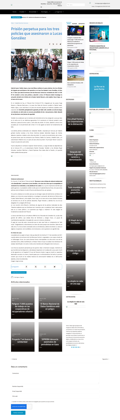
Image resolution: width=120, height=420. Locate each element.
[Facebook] (50, 45)
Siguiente (105, 359)
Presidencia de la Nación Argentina (97, 187)
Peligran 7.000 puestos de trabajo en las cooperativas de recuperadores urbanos (75, 64)
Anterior (14, 359)
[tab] (68, 23)
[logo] (16, 4)
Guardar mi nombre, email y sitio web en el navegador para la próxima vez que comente (33, 401)
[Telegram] (60, 45)
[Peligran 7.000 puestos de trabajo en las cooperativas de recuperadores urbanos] (75, 54)
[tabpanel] (76, 59)
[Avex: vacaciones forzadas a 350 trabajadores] (75, 75)
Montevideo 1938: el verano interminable (78, 302)
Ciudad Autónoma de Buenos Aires (97, 184)
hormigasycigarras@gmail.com (102, 3)
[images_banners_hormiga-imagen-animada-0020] (91, 3)
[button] (71, 347)
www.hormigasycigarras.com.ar (97, 173)
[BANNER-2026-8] (99, 26)
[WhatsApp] (57, 45)
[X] (53, 45)
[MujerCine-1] (101, 112)
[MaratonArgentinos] (101, 53)
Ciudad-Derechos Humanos (18, 272)
